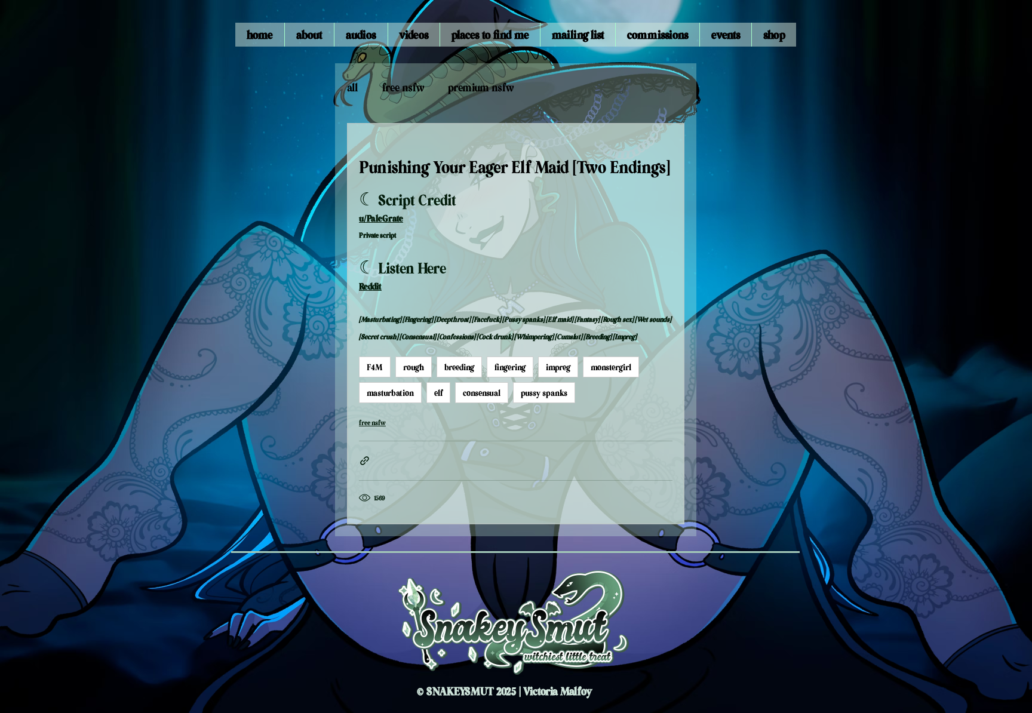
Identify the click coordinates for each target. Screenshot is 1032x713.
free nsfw (403, 86)
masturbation (390, 392)
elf (438, 392)
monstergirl (611, 367)
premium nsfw (481, 86)
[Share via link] (364, 460)
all (352, 86)
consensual (481, 392)
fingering (510, 367)
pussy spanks (544, 392)
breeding (459, 367)
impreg (558, 367)
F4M (375, 367)
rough (413, 367)
